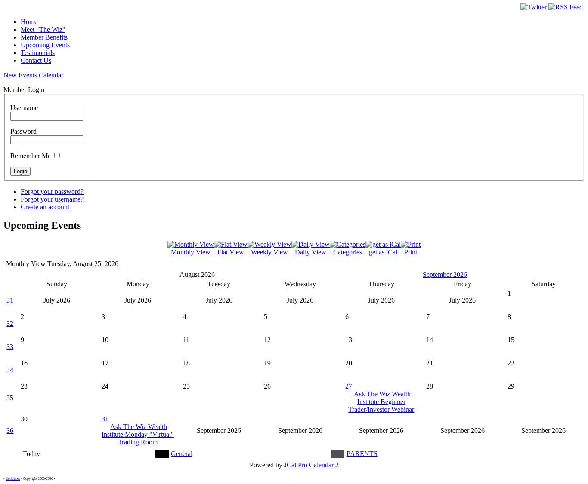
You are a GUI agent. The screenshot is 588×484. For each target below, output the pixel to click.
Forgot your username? (52, 199)
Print (410, 252)
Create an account (45, 207)
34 (9, 370)
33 (9, 346)
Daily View (310, 252)
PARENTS (362, 453)
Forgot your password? (52, 191)
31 (9, 300)
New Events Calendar (33, 75)
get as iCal (383, 252)
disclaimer (13, 479)
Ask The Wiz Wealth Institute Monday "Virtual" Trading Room (138, 434)
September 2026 (445, 274)
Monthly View (190, 252)
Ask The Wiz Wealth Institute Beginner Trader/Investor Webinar (381, 401)
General (181, 453)
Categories (347, 252)
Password (23, 131)
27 (348, 386)
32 (9, 323)
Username (24, 107)
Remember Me (30, 155)
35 (9, 397)
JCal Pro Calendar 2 (311, 465)
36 (9, 430)
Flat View (230, 252)
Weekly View (269, 252)
